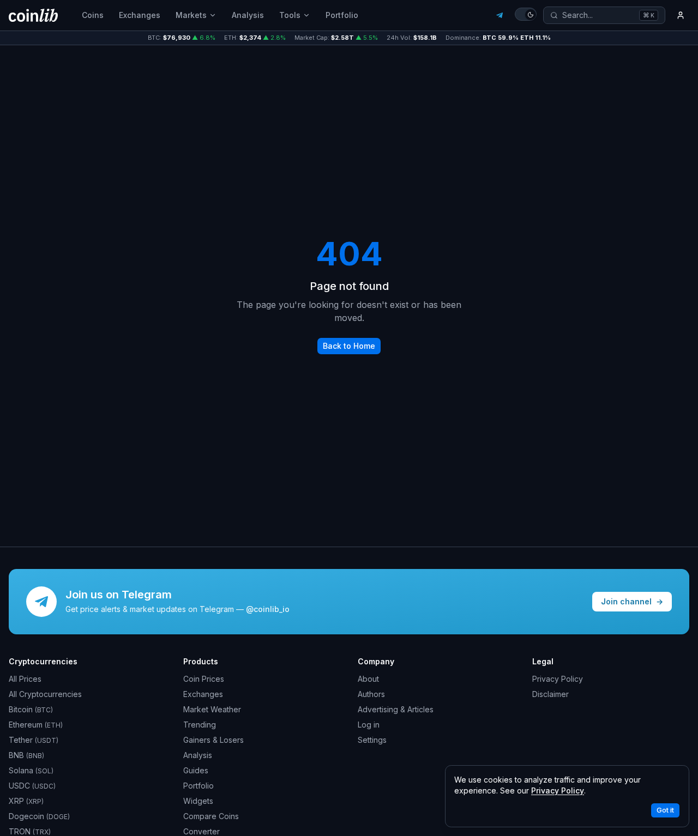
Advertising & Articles (396, 709)
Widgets (198, 800)
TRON (30, 831)
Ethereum (36, 724)
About (368, 678)
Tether (33, 739)
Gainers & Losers (213, 739)
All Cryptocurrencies (45, 694)
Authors (371, 694)
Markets (191, 15)
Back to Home (349, 345)
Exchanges (139, 15)
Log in (369, 724)
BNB (26, 755)
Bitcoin (31, 709)
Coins (93, 15)
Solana (31, 770)
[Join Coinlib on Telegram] (499, 15)
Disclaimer (550, 694)
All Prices (25, 678)
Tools (289, 15)
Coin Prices (203, 678)
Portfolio (342, 15)
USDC (32, 785)
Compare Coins (211, 816)
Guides (195, 770)
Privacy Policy (557, 678)
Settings (372, 739)
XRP (26, 800)
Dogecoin (39, 816)
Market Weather (212, 709)
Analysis (248, 15)
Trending (199, 724)
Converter (201, 831)
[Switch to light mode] (526, 14)
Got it (665, 810)
